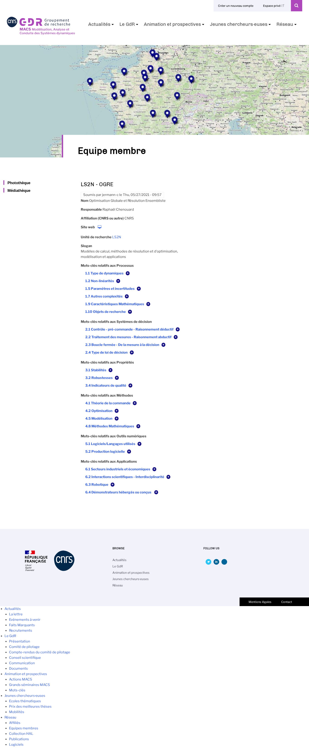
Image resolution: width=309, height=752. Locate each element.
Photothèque (18, 183)
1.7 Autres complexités (104, 296)
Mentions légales (260, 602)
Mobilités (16, 712)
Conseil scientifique (25, 658)
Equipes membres (23, 728)
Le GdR (129, 25)
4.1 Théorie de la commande (108, 403)
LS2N (116, 237)
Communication (22, 663)
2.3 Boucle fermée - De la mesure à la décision (122, 345)
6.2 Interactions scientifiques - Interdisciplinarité (124, 477)
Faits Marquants (22, 625)
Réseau (287, 25)
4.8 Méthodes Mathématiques (109, 426)
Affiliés (14, 723)
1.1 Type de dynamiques (104, 273)
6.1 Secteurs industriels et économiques (117, 469)
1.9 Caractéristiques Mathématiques (114, 304)
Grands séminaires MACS (29, 685)
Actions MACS (20, 679)
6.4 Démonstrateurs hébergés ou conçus (118, 492)
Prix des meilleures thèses (30, 706)
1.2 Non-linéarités (99, 281)
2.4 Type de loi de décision (106, 352)
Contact (286, 602)
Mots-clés (17, 690)
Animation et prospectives (174, 25)
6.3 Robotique (96, 485)
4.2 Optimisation (98, 411)
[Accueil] (41, 33)
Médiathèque (18, 190)
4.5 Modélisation (98, 418)
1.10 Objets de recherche (105, 312)
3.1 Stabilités (95, 370)
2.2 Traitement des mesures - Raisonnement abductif (128, 337)
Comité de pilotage (24, 647)
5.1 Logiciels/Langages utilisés (110, 444)
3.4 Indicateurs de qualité (105, 385)
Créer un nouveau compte (235, 5)
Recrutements (20, 630)
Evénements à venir (24, 620)
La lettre (16, 614)
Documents (18, 668)
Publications (19, 739)
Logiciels (16, 744)
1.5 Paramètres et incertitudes (110, 289)
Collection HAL (21, 734)
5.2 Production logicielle (105, 452)
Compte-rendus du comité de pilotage (39, 652)
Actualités (101, 25)
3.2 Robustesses (99, 378)
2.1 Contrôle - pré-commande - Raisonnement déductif (129, 329)
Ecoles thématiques (25, 701)
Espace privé (272, 5)
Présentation (19, 641)
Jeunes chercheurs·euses (241, 25)
